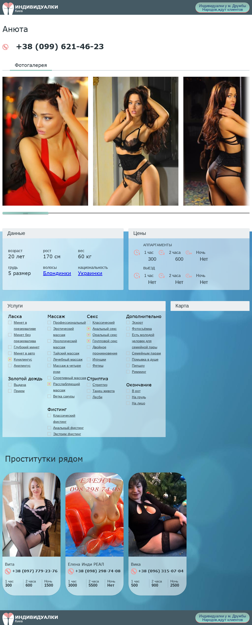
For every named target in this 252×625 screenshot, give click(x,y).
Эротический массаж (63, 332)
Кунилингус (23, 359)
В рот (136, 391)
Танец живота (104, 391)
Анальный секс (105, 329)
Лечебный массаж (67, 359)
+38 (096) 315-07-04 (160, 571)
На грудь (139, 397)
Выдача (20, 385)
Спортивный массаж (69, 378)
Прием (19, 391)
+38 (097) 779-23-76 (34, 571)
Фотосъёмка (142, 329)
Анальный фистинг (68, 428)
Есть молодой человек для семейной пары (144, 341)
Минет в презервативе (25, 325)
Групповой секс (105, 341)
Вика (136, 564)
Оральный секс (105, 335)
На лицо (138, 403)
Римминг (139, 372)
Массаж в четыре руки (67, 369)
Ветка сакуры (64, 396)
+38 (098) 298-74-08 (97, 571)
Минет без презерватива (25, 338)
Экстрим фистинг (67, 434)
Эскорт (137, 322)
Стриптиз (100, 385)
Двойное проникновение (105, 350)
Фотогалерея (31, 65)
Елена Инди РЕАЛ (86, 564)
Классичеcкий (104, 322)
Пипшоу (138, 365)
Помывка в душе (145, 359)
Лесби (97, 397)
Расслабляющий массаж (66, 387)
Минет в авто (24, 353)
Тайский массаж (66, 353)
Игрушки (99, 359)
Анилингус (22, 365)
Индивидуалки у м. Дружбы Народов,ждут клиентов (222, 8)
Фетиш (98, 365)
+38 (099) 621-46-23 (58, 46)
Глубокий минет (26, 347)
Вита (10, 564)
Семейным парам (146, 353)
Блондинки (57, 273)
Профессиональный (69, 322)
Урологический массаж (65, 344)
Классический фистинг (64, 418)
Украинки (90, 273)
